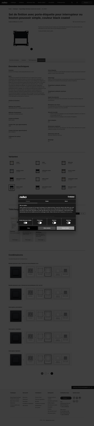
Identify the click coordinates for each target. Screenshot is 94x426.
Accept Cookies (65, 228)
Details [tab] (47, 201)
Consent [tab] (28, 201)
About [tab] (66, 201)
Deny (28, 228)
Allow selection (47, 228)
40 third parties (29, 216)
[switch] (40, 223)
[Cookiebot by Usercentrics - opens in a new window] (68, 197)
